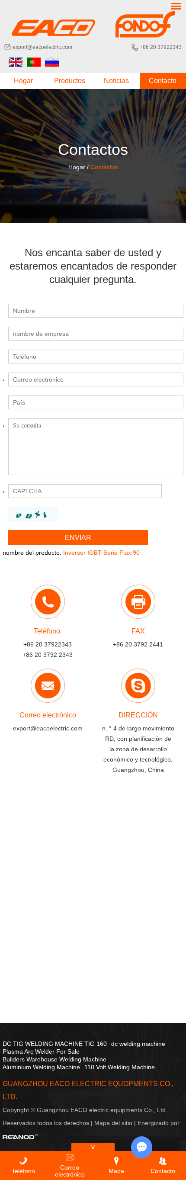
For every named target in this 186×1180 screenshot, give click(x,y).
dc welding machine (138, 1043)
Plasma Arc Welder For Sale (41, 1051)
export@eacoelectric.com (42, 47)
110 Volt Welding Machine (119, 1067)
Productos (69, 80)
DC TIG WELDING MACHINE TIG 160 (55, 1043)
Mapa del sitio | (116, 1122)
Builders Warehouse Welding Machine (54, 1059)
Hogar (23, 80)
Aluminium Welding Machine (41, 1067)
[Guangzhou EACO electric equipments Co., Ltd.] (93, 24)
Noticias (116, 80)
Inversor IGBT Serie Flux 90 (101, 552)
